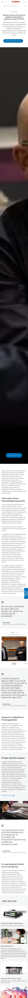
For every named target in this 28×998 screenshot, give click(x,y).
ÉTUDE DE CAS (14, 11)
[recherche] (6, 2)
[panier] (2, 2)
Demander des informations (13, 40)
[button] (25, 664)
